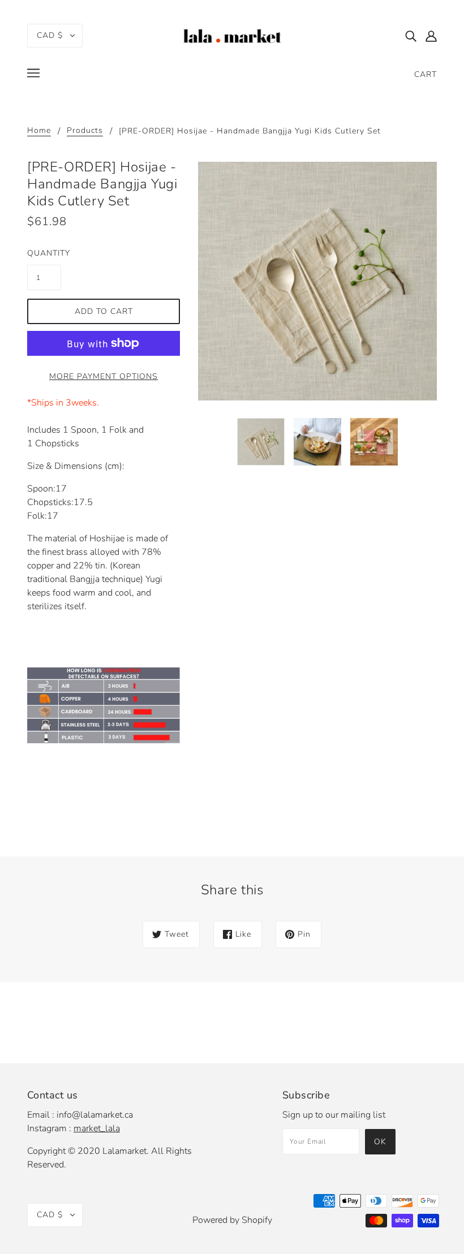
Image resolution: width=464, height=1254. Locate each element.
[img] (411, 35)
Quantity (44, 253)
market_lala (97, 1128)
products (85, 131)
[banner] (232, 34)
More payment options (103, 376)
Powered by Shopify (232, 1220)
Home (39, 131)
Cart (425, 74)
